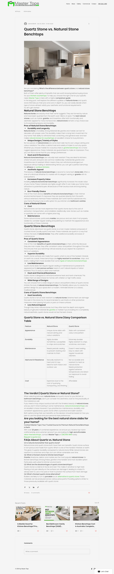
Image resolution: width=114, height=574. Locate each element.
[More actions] (89, 24)
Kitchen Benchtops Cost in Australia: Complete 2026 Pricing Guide (85, 525)
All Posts (17, 11)
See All (97, 503)
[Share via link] (38, 487)
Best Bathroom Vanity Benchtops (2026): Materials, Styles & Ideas (56, 525)
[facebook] (92, 569)
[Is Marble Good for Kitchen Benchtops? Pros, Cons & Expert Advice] (28, 513)
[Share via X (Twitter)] (29, 487)
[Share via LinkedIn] (33, 487)
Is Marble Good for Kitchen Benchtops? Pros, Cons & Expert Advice (27, 525)
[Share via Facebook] (25, 487)
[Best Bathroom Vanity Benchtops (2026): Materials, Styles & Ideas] (57, 513)
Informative (27, 11)
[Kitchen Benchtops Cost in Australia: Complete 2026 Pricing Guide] (86, 513)
